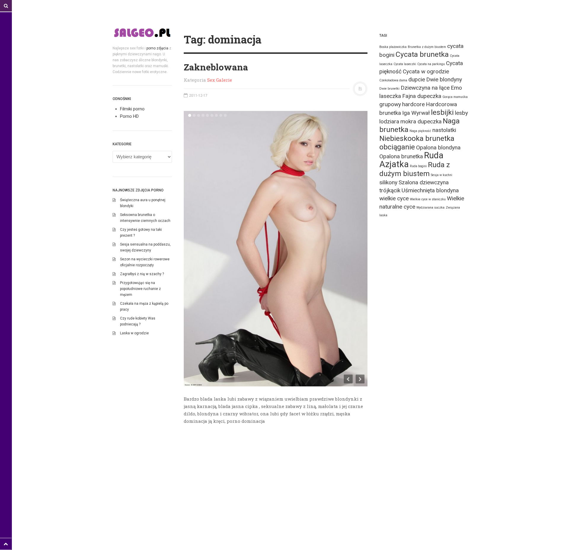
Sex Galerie (219, 80)
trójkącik (389, 190)
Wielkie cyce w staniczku (428, 199)
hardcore (413, 104)
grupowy (390, 104)
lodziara (389, 121)
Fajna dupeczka (421, 96)
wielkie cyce (394, 198)
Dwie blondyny (444, 79)
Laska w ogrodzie (134, 333)
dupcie (416, 79)
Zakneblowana (216, 67)
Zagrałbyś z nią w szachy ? (142, 274)
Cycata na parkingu (431, 64)
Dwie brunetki (389, 89)
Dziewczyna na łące (425, 87)
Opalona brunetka (401, 156)
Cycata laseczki (405, 64)
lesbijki (442, 112)
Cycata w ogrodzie (426, 71)
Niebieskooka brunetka (416, 138)
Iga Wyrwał (416, 112)
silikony (388, 182)
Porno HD (129, 116)
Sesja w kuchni (441, 175)
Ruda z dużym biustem (414, 169)
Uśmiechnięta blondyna (430, 190)
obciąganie (397, 147)
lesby (461, 112)
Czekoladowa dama (393, 80)
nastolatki (444, 130)
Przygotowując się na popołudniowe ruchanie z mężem (140, 289)
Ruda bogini (418, 166)
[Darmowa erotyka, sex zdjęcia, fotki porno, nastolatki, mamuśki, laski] (142, 32)
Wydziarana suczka (430, 207)
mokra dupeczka (421, 121)
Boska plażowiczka (393, 47)
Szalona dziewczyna (424, 182)
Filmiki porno (132, 109)
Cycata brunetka (422, 54)
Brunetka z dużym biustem (427, 47)
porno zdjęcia (157, 48)
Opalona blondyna (438, 147)
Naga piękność (420, 131)
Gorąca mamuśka (455, 97)
